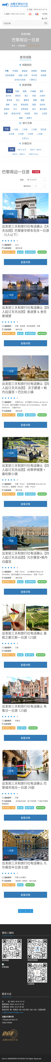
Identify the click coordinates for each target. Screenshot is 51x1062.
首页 (13, 45)
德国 (24, 91)
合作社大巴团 (19, 79)
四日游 (43, 129)
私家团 (43, 75)
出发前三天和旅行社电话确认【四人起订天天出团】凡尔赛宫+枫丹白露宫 (25, 557)
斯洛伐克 (24, 104)
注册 (45, 18)
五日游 (11, 133)
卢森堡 (33, 91)
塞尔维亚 (43, 109)
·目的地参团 (9, 75)
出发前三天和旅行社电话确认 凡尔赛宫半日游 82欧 (24, 865)
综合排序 (33, 179)
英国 (34, 104)
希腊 (35, 100)
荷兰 (18, 100)
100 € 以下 (21, 149)
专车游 (34, 75)
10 (36, 186)
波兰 (34, 109)
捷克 (41, 91)
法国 (17, 91)
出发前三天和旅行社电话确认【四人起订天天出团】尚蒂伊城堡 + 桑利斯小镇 (25, 469)
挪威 (42, 100)
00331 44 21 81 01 (40, 9)
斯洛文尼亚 (16, 113)
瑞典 (7, 104)
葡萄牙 (26, 100)
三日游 (34, 129)
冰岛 (15, 104)
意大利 (8, 95)
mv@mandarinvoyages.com (12, 1012)
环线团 (15, 70)
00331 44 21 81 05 (18, 14)
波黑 (6, 113)
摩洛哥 (9, 100)
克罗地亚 (24, 109)
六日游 (21, 133)
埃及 (36, 113)
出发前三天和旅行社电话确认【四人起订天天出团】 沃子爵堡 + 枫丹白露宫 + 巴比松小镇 (25, 387)
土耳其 (44, 113)
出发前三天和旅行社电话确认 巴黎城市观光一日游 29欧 (24, 785)
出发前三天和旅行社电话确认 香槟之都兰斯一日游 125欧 (24, 635)
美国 (21, 118)
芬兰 (15, 109)
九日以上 (25, 138)
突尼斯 (27, 113)
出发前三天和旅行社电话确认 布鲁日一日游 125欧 (24, 708)
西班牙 (18, 95)
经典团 (34, 70)
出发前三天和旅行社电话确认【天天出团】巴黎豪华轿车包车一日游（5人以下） (25, 230)
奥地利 (6, 109)
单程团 (43, 70)
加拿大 (29, 118)
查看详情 (25, 208)
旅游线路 (21, 45)
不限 (6, 70)
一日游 (15, 129)
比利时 (42, 95)
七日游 (30, 133)
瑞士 (26, 95)
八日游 (39, 133)
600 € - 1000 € (19, 154)
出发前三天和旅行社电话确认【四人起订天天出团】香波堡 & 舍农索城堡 (25, 311)
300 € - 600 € (35, 149)
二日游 (24, 129)
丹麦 (34, 95)
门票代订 (33, 79)
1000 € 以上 (34, 154)
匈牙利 (42, 104)
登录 (45, 14)
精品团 (24, 70)
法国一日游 (22, 75)
